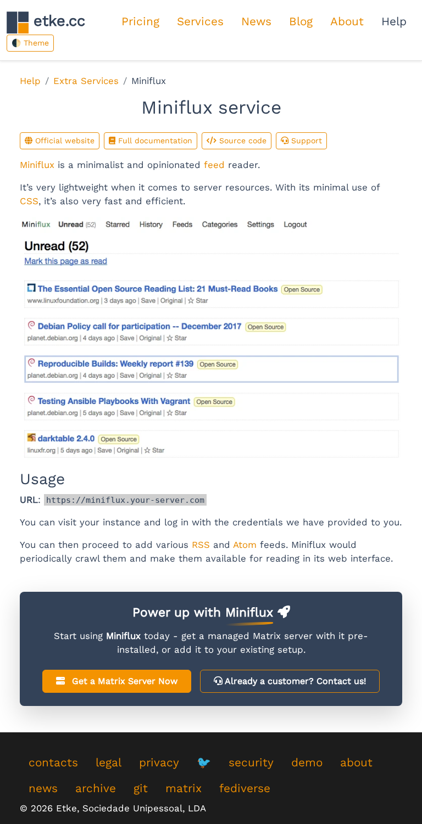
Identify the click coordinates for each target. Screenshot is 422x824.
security (251, 762)
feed (214, 164)
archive (95, 788)
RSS (201, 544)
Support (305, 140)
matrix (183, 788)
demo (307, 762)
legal (108, 762)
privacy (159, 762)
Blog (301, 21)
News (256, 21)
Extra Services (86, 80)
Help (394, 21)
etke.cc (57, 21)
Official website (63, 140)
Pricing (140, 21)
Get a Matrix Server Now (123, 681)
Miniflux (37, 164)
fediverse (244, 788)
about (356, 762)
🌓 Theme (30, 42)
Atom (245, 544)
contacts (53, 762)
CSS (29, 200)
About (347, 21)
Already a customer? (294, 681)
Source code (241, 140)
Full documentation (153, 140)
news (43, 788)
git (141, 788)
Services (200, 21)
